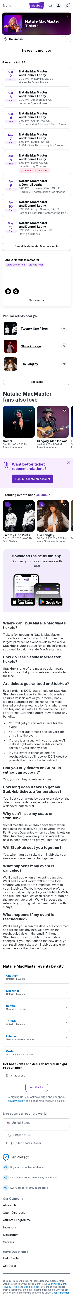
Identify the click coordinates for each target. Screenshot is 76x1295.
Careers (8, 1242)
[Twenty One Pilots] (19, 521)
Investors (9, 1227)
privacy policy (16, 1100)
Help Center (11, 1258)
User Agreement (57, 1283)
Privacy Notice (11, 1286)
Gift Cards (10, 1266)
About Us (9, 1205)
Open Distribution (15, 1212)
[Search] (50, 5)
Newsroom (10, 1235)
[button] (14, 5)
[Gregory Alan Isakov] (53, 427)
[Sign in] (58, 5)
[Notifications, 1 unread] (67, 5)
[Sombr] (19, 427)
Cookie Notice (32, 1286)
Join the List (37, 1087)
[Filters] (68, 39)
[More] (67, 16)
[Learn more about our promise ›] (16, 1157)
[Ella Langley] (53, 521)
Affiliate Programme (17, 1220)
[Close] (68, 463)
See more (37, 381)
